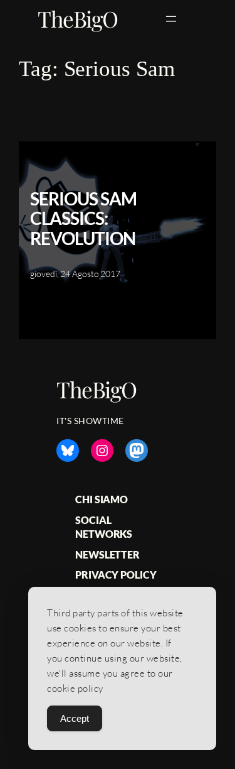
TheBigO (78, 18)
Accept (74, 718)
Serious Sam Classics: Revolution (83, 219)
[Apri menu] (171, 18)
